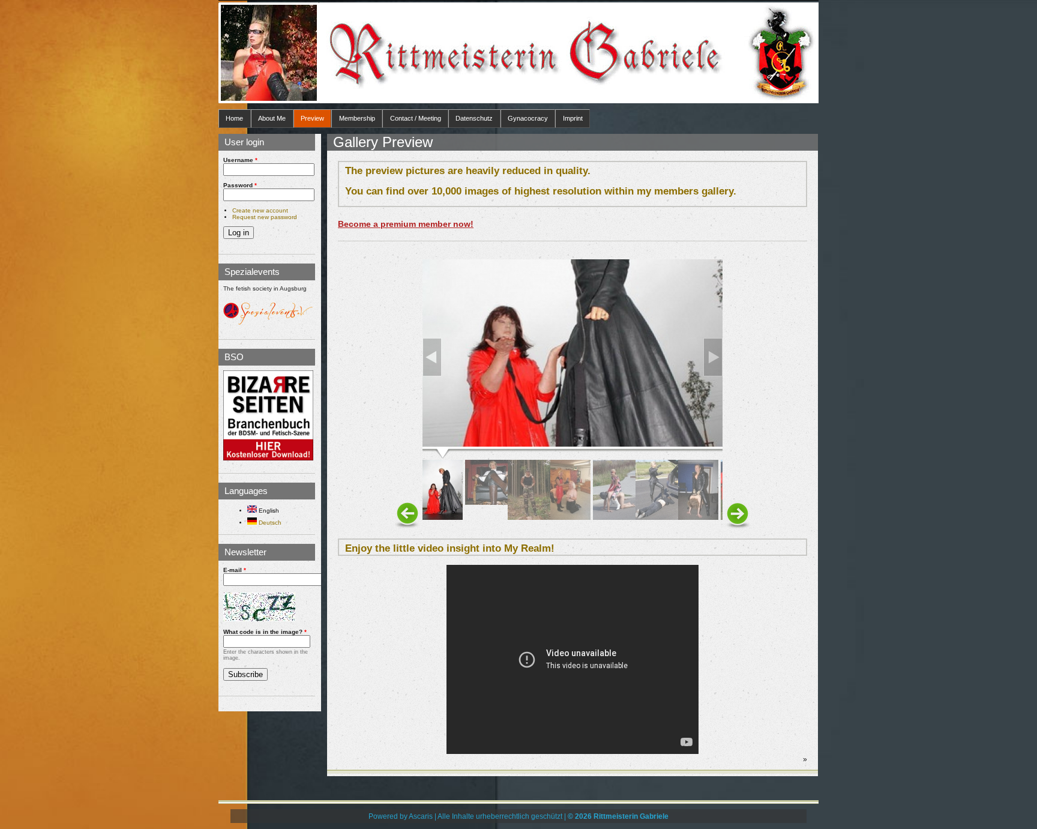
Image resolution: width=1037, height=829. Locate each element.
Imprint (573, 118)
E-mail (234, 570)
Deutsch (269, 522)
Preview (312, 118)
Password (240, 185)
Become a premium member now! (405, 224)
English (268, 510)
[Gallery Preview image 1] (572, 443)
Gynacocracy (528, 118)
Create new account (260, 210)
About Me (272, 118)
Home (234, 118)
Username (240, 160)
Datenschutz (474, 118)
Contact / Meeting (415, 118)
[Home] (268, 52)
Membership (357, 118)
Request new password (264, 217)
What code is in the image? (265, 632)
